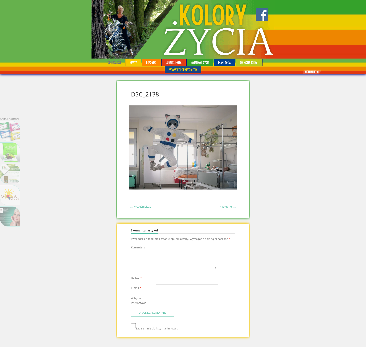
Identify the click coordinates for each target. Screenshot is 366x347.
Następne (227, 206)
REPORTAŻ (151, 62)
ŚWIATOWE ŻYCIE (200, 62)
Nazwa (136, 277)
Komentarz (138, 247)
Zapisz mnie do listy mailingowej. (157, 328)
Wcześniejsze (140, 206)
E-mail (136, 288)
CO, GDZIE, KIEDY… (249, 62)
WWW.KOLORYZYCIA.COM (183, 69)
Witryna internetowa (138, 300)
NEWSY (133, 62)
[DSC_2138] (183, 188)
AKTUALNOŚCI (312, 72)
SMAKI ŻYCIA (224, 62)
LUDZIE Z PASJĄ (173, 62)
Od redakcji (114, 62)
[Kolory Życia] (183, 29)
